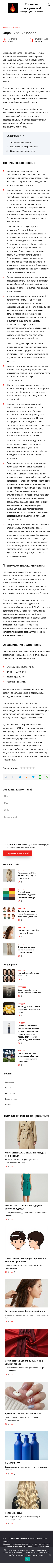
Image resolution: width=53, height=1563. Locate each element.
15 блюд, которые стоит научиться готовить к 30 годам (29, 1009)
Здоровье (9, 1082)
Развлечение (11, 1099)
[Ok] (49, 1555)
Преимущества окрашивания (24, 147)
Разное (8, 1105)
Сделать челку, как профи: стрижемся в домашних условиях (27, 914)
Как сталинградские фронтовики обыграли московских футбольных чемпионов (29, 1057)
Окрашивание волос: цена (22, 151)
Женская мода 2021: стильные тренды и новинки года (27, 876)
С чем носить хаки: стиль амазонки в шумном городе (26, 950)
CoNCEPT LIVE (12, 1463)
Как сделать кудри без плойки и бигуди (28, 931)
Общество (10, 1093)
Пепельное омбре (14, 1513)
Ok (27, 1559)
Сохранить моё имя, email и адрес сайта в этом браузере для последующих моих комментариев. (28, 846)
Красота (8, 1087)
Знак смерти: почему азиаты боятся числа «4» (29, 991)
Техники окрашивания (20, 142)
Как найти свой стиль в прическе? (28, 974)
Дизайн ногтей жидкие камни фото (23, 1413)
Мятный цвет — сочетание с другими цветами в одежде (27, 895)
